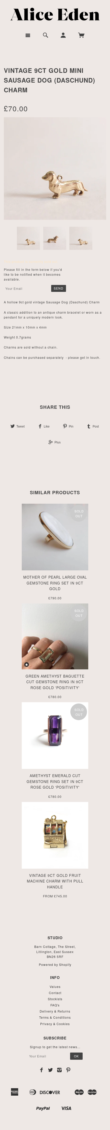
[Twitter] (50, 1070)
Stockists (55, 999)
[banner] (55, 14)
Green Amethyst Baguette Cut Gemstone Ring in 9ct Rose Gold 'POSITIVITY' (55, 681)
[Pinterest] (68, 1070)
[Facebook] (41, 1070)
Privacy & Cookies (55, 1024)
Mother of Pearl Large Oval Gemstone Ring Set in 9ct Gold (55, 582)
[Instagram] (59, 1070)
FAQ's (55, 1005)
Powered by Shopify (55, 964)
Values (55, 986)
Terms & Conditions (55, 1017)
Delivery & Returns (55, 1011)
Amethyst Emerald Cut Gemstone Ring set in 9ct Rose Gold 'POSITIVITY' (55, 781)
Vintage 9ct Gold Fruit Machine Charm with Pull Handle (55, 881)
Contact (55, 992)
